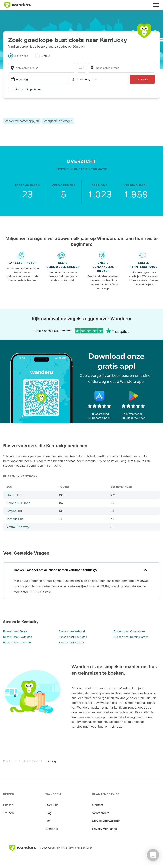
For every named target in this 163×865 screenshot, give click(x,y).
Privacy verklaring (104, 828)
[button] (156, 5)
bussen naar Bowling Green (131, 636)
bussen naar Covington (17, 636)
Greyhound (14, 511)
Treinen (8, 813)
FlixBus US (13, 495)
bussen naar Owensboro (129, 631)
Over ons (51, 805)
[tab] (21, 58)
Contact (97, 805)
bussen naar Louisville (17, 642)
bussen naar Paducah (72, 642)
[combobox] (41, 67)
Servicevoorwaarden (106, 820)
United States (31, 761)
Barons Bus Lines (18, 503)
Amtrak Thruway (17, 527)
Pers (48, 820)
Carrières (51, 828)
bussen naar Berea (15, 631)
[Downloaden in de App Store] (99, 396)
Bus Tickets (10, 761)
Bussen (8, 805)
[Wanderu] (17, 5)
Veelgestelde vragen (58, 121)
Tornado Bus (14, 519)
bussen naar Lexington (73, 636)
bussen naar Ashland (72, 631)
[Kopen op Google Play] (133, 396)
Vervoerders (100, 813)
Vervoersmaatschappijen (22, 121)
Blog (48, 813)
